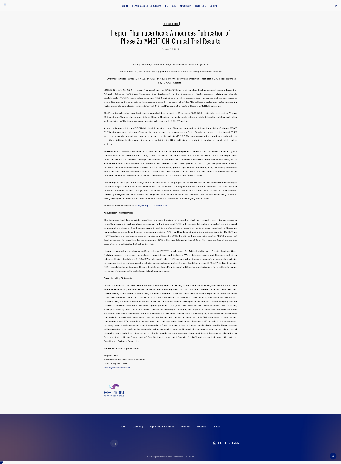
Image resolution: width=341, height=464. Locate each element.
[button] (123, 426)
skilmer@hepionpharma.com (117, 367)
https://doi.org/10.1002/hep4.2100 (151, 205)
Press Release (171, 23)
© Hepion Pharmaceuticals (159, 457)
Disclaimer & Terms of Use (183, 457)
